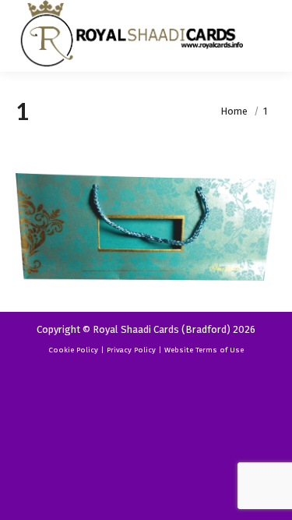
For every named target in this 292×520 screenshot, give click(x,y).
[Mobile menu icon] (267, 36)
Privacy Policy (131, 350)
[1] (146, 227)
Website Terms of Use (204, 350)
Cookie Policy (73, 350)
